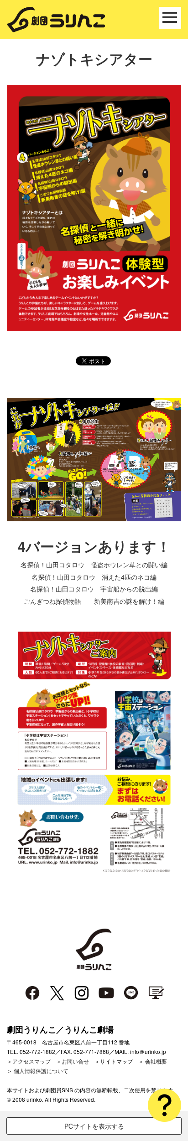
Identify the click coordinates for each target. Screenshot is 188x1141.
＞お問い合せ (72, 1061)
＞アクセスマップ (29, 1061)
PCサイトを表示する (94, 1126)
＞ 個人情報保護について (37, 1070)
